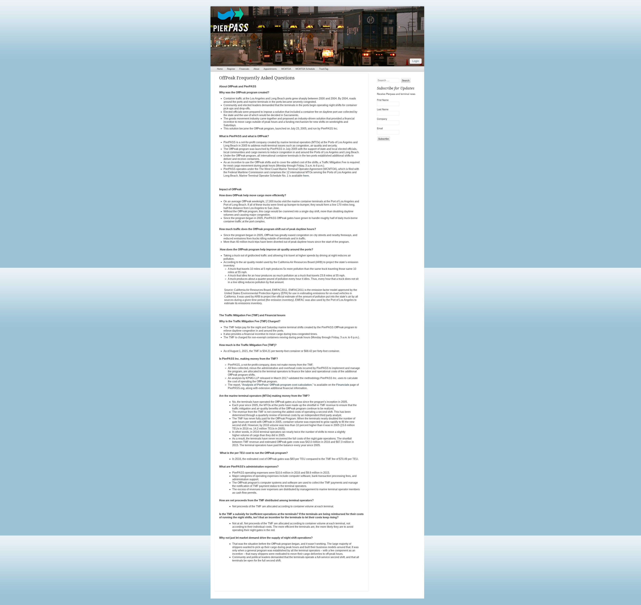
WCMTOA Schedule (305, 69)
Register (231, 69)
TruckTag (323, 69)
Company (382, 118)
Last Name (382, 109)
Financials (244, 69)
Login (415, 61)
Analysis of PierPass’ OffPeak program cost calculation (277, 384)
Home (220, 69)
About (256, 69)
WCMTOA (286, 69)
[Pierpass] (317, 36)
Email (380, 128)
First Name (383, 100)
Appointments (270, 69)
